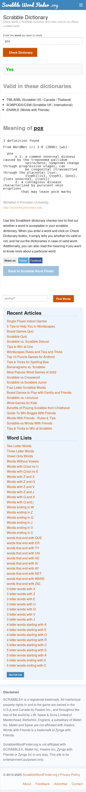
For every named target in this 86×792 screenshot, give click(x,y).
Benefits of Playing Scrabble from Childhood (38, 407)
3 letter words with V (21, 614)
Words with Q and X (21, 497)
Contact (77, 783)
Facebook (35, 260)
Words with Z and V (21, 486)
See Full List (15, 674)
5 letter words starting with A (27, 655)
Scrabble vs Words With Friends (29, 423)
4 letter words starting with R (27, 640)
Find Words (63, 299)
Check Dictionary (21, 52)
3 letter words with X (21, 588)
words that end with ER (23, 543)
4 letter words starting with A (27, 624)
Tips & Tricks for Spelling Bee (28, 362)
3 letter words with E (21, 599)
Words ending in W (20, 507)
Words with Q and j (20, 502)
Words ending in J (19, 522)
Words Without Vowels (23, 461)
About (27, 783)
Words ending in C (20, 532)
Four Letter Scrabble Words (26, 387)
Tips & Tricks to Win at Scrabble (29, 428)
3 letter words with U (21, 604)
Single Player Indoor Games (27, 321)
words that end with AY (23, 568)
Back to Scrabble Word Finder (31, 271)
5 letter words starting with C (27, 644)
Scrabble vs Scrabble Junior (27, 382)
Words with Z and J (20, 492)
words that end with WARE (26, 578)
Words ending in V (20, 527)
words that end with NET (24, 573)
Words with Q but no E (22, 471)
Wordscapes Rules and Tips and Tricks (34, 351)
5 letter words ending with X (26, 660)
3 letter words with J (21, 619)
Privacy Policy (70, 774)
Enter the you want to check (22, 35)
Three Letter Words (20, 451)
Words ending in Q (20, 517)
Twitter (23, 260)
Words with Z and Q (21, 481)
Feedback (42, 783)
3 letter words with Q (21, 609)
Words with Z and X (21, 476)
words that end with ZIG (23, 583)
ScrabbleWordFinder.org (40, 774)
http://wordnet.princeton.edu (22, 207)
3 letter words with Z (21, 593)
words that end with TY (23, 548)
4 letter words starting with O (27, 634)
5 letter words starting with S (27, 650)
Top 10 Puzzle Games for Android (31, 356)
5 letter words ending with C (26, 665)
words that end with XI (22, 563)
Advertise (60, 783)
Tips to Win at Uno (20, 346)
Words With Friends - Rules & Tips (31, 418)
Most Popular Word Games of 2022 (31, 372)
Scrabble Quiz (17, 336)
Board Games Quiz (20, 331)
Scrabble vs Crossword (23, 377)
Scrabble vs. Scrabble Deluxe (28, 341)
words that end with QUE (24, 537)
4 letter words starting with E (27, 629)
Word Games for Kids (22, 402)
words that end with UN (23, 553)
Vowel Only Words (20, 456)
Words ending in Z (20, 512)
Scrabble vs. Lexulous (22, 397)
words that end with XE (23, 558)
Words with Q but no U (23, 466)
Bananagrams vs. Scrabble (26, 367)
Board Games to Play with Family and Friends (39, 392)
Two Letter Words (19, 446)
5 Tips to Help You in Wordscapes (31, 326)
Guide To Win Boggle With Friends (31, 413)
